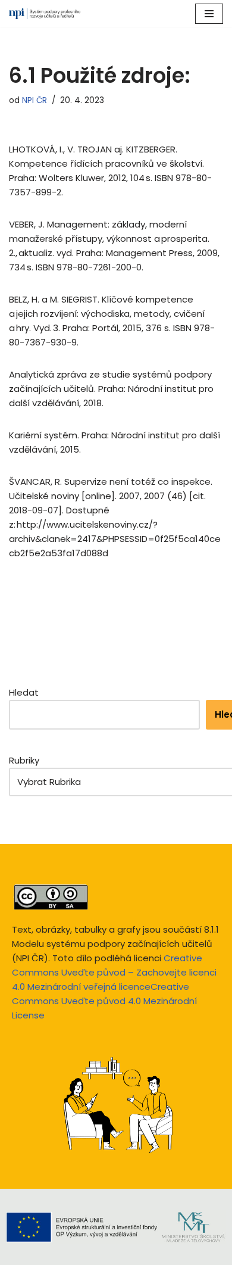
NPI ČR (34, 100)
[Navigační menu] (209, 14)
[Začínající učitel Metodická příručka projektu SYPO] (44, 13)
